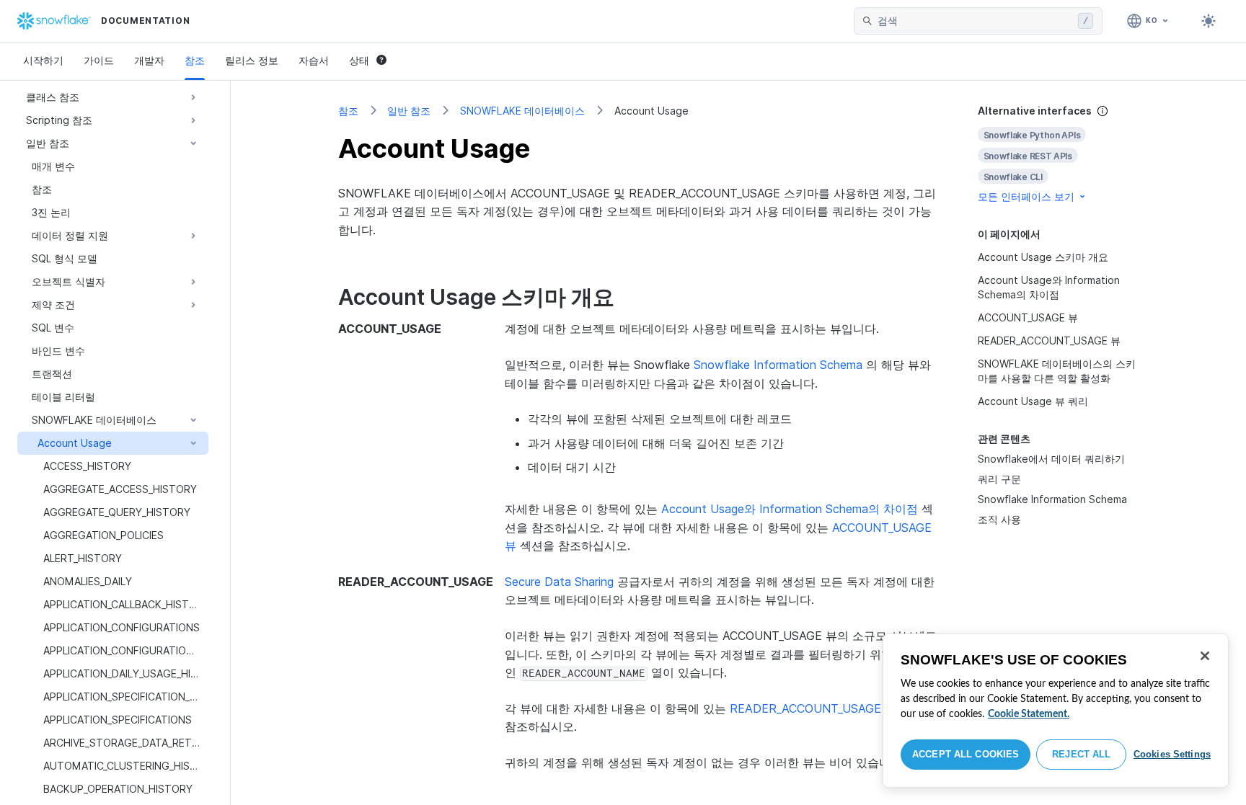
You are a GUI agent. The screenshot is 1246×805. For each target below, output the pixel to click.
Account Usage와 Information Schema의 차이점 (789, 509)
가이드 (99, 60)
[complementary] (1058, 154)
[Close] (1205, 656)
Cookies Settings (1172, 754)
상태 (359, 60)
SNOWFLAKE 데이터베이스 (522, 110)
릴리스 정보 (251, 60)
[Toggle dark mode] (1208, 20)
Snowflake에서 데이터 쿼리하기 (1051, 459)
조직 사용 (999, 519)
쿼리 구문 (999, 479)
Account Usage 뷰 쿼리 (1033, 401)
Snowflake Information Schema (1052, 499)
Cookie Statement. (1028, 714)
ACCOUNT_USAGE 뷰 (1028, 317)
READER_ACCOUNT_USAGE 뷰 (813, 708)
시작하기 (43, 60)
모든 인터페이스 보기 (1026, 196)
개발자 (149, 60)
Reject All (1081, 754)
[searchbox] (975, 21)
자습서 (314, 60)
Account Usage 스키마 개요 (1043, 257)
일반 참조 (408, 110)
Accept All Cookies (965, 754)
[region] (1056, 710)
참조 (195, 60)
